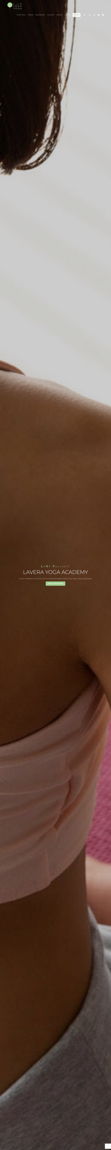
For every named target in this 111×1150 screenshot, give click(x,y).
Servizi (59, 15)
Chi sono (50, 15)
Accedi (76, 15)
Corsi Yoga (21, 15)
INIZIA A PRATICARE (55, 583)
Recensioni (40, 15)
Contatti (68, 15)
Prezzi (30, 15)
